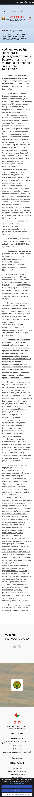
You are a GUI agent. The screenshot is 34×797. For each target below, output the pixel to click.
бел (14, 11)
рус (11, 11)
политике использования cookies (20, 782)
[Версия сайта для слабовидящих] (4, 11)
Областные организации (17, 771)
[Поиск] (22, 11)
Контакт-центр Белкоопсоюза (16, 2)
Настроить (17, 790)
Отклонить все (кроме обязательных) (17, 794)
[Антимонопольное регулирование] (17, 685)
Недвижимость (16, 31)
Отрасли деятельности (17, 774)
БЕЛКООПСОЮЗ (17, 738)
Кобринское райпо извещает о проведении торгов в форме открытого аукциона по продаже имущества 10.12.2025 (15, 37)
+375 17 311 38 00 (17, 746)
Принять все (17, 787)
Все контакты (17, 758)
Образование (17, 777)
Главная (5, 31)
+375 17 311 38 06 (17, 749)
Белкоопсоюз (17, 768)
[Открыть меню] (30, 11)
